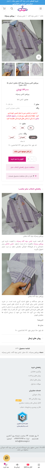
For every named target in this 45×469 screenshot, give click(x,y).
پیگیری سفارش (36, 371)
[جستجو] (12, 8)
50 (12, 104)
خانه (41, 16)
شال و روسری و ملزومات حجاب (30, 407)
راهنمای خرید (36, 367)
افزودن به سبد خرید (17, 159)
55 (9, 104)
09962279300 (19, 438)
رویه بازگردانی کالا (35, 398)
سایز (24, 123)
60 (7, 104)
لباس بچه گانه (33, 16)
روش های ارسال (35, 379)
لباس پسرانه (21, 16)
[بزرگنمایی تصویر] (38, 57)
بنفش (18, 108)
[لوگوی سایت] (22, 8)
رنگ (25, 133)
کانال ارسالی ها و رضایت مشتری (28, 402)
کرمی (7, 108)
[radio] (31, 128)
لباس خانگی (9, 244)
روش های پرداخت (34, 375)
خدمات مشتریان (35, 390)
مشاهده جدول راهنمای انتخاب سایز (22, 167)
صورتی (12, 108)
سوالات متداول (36, 384)
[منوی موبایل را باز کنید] (40, 8)
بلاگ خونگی (36, 394)
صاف (21, 141)
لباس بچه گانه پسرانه (24, 241)
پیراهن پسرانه (9, 16)
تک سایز (25, 352)
